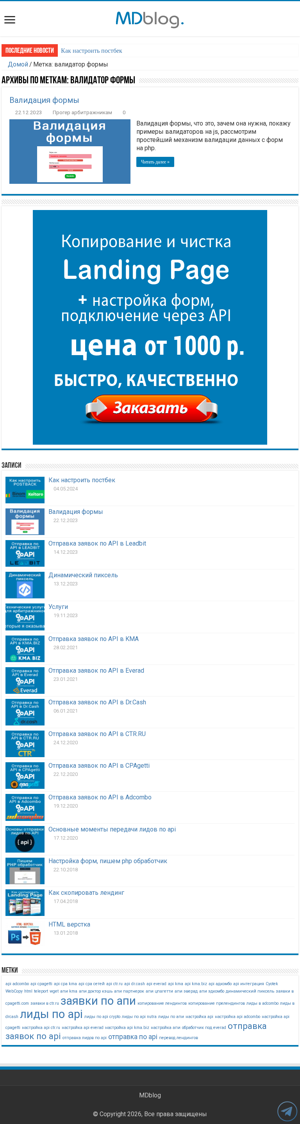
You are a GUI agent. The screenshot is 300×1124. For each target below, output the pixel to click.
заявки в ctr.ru (44, 1003)
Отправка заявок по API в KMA (93, 639)
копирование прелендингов (216, 1003)
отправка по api (132, 1037)
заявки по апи (98, 1000)
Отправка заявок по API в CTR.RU (97, 734)
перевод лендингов (178, 1037)
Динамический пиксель (83, 575)
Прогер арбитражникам (82, 112)
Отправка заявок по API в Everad (96, 670)
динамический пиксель (250, 991)
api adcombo (17, 983)
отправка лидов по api (84, 1037)
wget (54, 991)
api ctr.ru (114, 983)
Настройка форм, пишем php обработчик (107, 861)
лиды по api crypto (102, 1016)
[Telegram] (176, 1105)
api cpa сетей (92, 983)
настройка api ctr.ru (41, 1027)
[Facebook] (123, 1105)
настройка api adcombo (237, 1016)
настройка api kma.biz (127, 1027)
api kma (175, 983)
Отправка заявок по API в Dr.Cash (97, 702)
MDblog (150, 1095)
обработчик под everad (204, 1027)
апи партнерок (129, 991)
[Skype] (149, 1105)
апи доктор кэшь (95, 991)
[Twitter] (132, 1105)
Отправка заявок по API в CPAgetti (99, 765)
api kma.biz (196, 983)
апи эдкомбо (211, 991)
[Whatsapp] (167, 1105)
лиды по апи (171, 1016)
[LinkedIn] (140, 1105)
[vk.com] (157, 1105)
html (28, 991)
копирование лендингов (162, 1003)
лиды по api (51, 1014)
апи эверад (186, 991)
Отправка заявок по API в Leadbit (97, 543)
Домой (17, 64)
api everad (156, 983)
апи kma (68, 991)
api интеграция (248, 983)
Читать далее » (155, 162)
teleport (41, 991)
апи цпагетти (159, 991)
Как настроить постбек (91, 50)
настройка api (199, 1016)
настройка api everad (83, 1027)
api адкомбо (220, 983)
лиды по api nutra (139, 1016)
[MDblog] (150, 18)
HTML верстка (69, 924)
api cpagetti (41, 983)
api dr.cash (134, 983)
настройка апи (165, 1027)
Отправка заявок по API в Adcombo (100, 797)
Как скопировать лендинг (86, 892)
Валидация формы (44, 100)
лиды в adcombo (262, 1003)
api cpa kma (65, 983)
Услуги (58, 606)
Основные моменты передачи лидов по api (112, 829)
